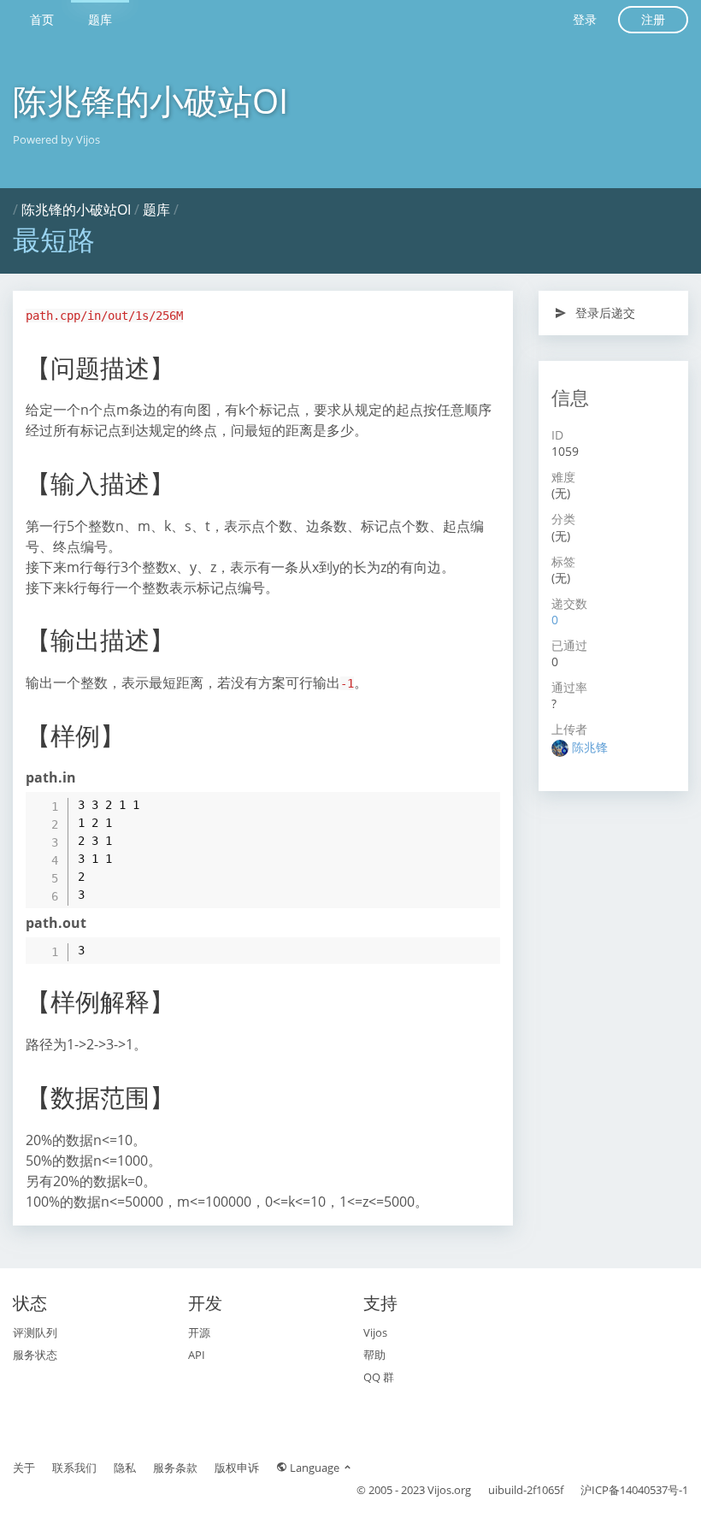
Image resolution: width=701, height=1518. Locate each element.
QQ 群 (378, 1377)
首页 (42, 19)
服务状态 (35, 1354)
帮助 (374, 1354)
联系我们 (74, 1467)
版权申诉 (237, 1467)
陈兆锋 (590, 747)
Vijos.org (449, 1489)
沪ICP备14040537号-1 (634, 1489)
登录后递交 (603, 312)
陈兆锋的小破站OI (150, 100)
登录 (585, 19)
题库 (100, 19)
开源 (199, 1332)
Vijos (375, 1332)
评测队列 (35, 1332)
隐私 (125, 1467)
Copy (478, 804)
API (196, 1354)
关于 (24, 1467)
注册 (653, 19)
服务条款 (175, 1467)
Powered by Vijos (56, 139)
